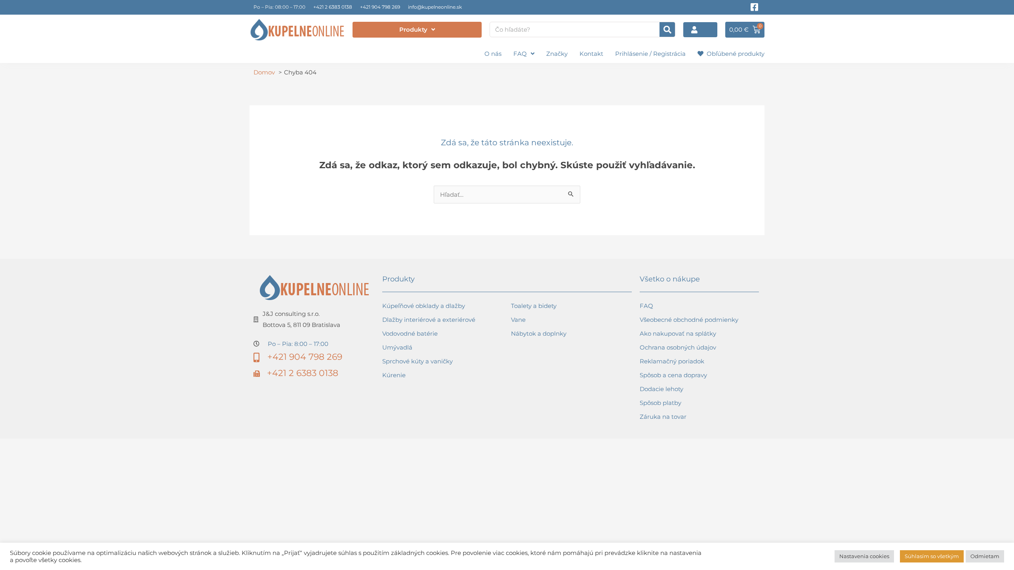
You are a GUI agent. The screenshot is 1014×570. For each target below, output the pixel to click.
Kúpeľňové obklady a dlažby (423, 306)
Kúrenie (394, 375)
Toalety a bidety (534, 306)
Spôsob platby (660, 403)
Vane (518, 319)
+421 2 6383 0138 (332, 7)
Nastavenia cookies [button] (864, 556)
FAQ (520, 53)
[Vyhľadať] (667, 29)
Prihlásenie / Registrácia (650, 53)
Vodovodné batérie (410, 333)
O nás (492, 53)
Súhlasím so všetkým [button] (932, 556)
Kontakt (591, 53)
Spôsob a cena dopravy (673, 375)
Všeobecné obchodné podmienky (689, 319)
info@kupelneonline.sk (435, 7)
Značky (557, 53)
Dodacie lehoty (661, 389)
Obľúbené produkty (733, 53)
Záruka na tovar (663, 416)
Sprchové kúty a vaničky (417, 361)
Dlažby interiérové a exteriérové (428, 319)
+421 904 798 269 (380, 7)
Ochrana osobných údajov (678, 347)
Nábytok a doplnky (538, 333)
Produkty (413, 29)
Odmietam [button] (984, 556)
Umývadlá (397, 347)
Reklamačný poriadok (672, 361)
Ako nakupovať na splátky (678, 333)
